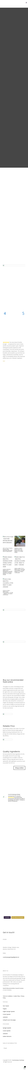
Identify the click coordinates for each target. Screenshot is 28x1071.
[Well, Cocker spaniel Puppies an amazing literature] (14, 909)
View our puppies (10, 422)
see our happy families (12, 511)
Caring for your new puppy (9, 1020)
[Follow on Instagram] (7, 961)
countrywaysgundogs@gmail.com (11, 957)
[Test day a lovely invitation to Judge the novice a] (14, 869)
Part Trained (6, 1006)
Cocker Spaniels (6, 1014)
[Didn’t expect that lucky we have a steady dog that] (14, 838)
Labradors (5, 1017)
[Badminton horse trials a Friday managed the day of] (14, 890)
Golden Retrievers (7, 1036)
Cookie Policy (16, 996)
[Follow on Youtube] (10, 961)
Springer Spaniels (7, 1028)
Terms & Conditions (8, 996)
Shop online (19, 768)
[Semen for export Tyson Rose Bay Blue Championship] (14, 810)
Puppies (5, 1008)
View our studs (9, 466)
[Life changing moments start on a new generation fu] (14, 900)
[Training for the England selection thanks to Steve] (14, 825)
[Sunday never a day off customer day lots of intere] (14, 849)
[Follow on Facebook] (4, 961)
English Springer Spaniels (9, 1011)
